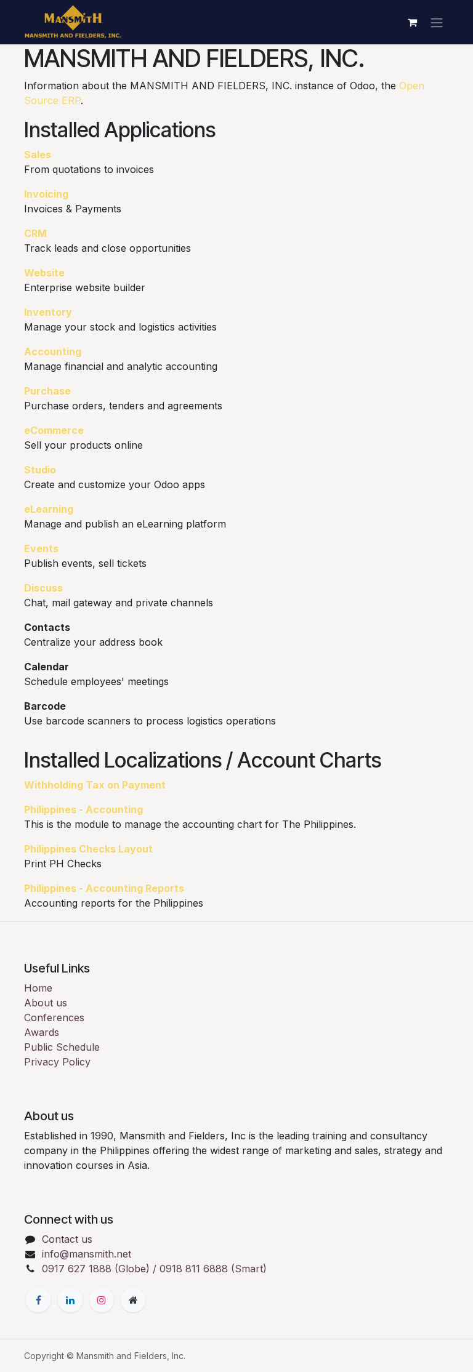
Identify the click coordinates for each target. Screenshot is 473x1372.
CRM (35, 233)
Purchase (47, 391)
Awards (41, 1032)
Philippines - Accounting (83, 809)
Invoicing (46, 194)
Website (44, 273)
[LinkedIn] (70, 1300)
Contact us (67, 1239)
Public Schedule (62, 1047)
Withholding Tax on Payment (95, 785)
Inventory (48, 312)
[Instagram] (101, 1300)
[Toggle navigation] (436, 22)
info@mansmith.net (86, 1254)
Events (41, 548)
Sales (37, 154)
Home (38, 988)
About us (45, 1003)
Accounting (52, 351)
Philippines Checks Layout (88, 849)
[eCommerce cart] (412, 22)
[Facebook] (38, 1300)
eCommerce (54, 430)
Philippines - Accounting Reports (104, 888)
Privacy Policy (57, 1062)
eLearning (48, 509)
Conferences (54, 1017)
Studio (40, 469)
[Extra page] (133, 1300)
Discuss (43, 588)
